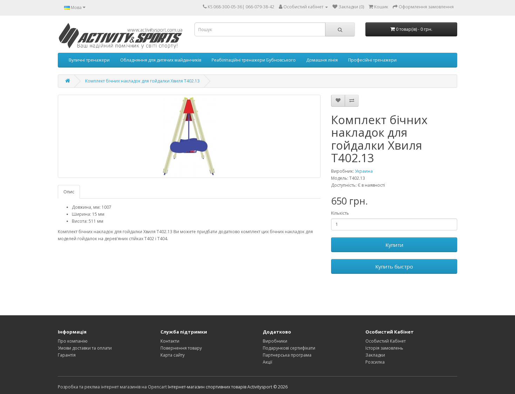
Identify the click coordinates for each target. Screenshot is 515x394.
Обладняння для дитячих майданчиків (160, 60)
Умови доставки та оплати (85, 348)
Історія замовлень (384, 348)
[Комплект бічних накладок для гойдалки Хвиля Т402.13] (189, 136)
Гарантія (67, 355)
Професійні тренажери (372, 60)
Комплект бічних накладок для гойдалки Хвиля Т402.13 (142, 81)
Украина (364, 171)
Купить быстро (394, 266)
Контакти (169, 341)
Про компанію (73, 341)
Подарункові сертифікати (289, 348)
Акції (267, 362)
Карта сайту (172, 355)
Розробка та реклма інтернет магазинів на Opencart (112, 387)
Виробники (275, 341)
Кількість (340, 213)
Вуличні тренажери (89, 60)
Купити (394, 244)
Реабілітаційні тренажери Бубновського (254, 60)
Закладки (375, 355)
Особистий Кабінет (385, 341)
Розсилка (375, 362)
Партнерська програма (287, 355)
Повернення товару (181, 348)
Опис (68, 192)
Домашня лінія (322, 60)
